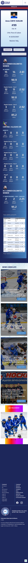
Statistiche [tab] (8, 50)
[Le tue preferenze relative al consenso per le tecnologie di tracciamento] (25, 560)
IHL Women (4, 491)
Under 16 (4, 496)
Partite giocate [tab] (19, 50)
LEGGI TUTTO (21, 299)
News (17, 491)
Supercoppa (4, 499)
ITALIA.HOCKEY (15, 408)
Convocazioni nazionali (21, 497)
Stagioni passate (19, 492)
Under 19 (4, 494)
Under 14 (4, 497)
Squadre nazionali (20, 496)
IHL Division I (4, 489)
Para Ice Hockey (5, 492)
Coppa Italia (4, 500)
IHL (2, 487)
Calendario (18, 489)
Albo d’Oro (18, 494)
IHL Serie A (4, 486)
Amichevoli (18, 487)
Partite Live (14, 6)
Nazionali (18, 486)
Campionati (4, 484)
